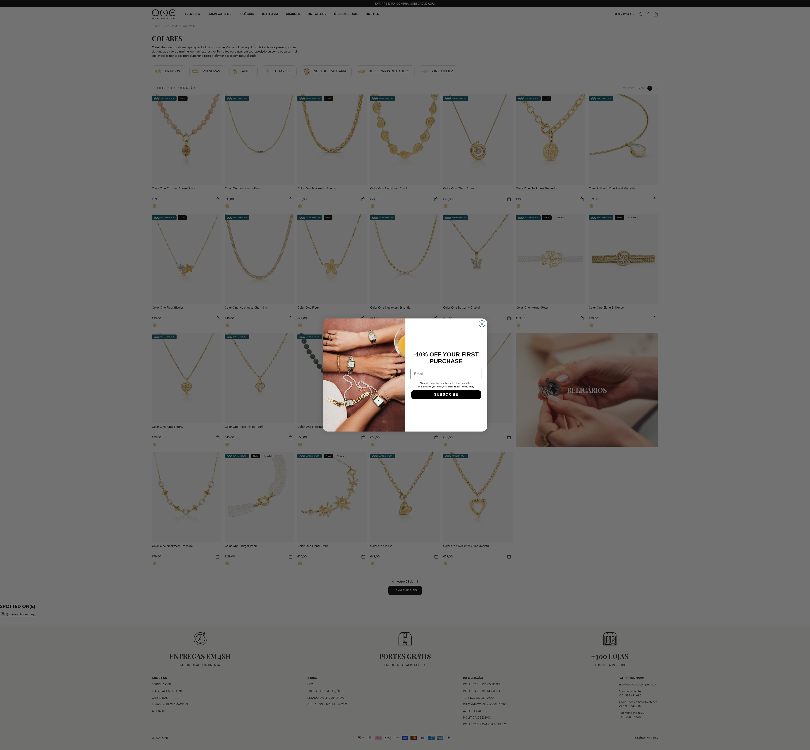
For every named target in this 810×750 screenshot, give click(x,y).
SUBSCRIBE (446, 394)
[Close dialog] (482, 324)
